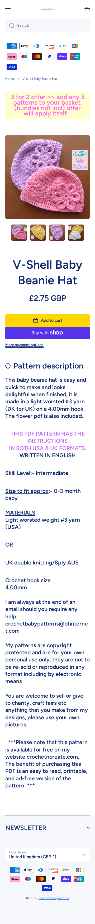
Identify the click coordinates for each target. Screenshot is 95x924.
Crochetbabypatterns (54, 898)
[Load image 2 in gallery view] (38, 233)
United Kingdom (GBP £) (32, 856)
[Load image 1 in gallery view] (19, 233)
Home (9, 79)
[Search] (10, 25)
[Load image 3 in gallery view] (57, 233)
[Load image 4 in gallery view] (76, 233)
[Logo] (47, 9)
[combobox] (47, 25)
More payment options (24, 345)
